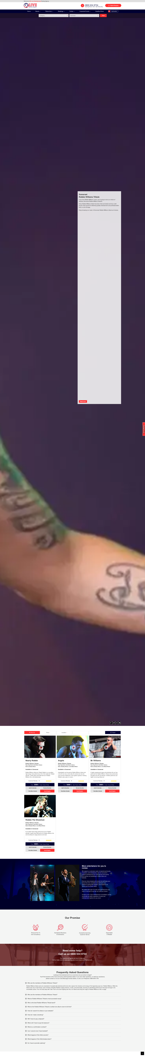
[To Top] (142, 1053)
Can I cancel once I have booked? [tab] (38, 1031)
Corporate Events (85, 11)
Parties (71, 11)
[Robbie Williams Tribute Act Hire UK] (30, 5)
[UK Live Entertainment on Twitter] (114, 723)
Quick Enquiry (114, 5)
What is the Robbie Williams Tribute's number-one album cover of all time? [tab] (50, 1007)
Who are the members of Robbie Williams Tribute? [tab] (42, 983)
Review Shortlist (47, 788)
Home (29, 11)
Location (64, 732)
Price (47, 732)
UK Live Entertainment (35, 1)
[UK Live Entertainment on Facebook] (111, 723)
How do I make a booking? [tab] (35, 1015)
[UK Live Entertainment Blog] (119, 723)
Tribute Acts (48, 11)
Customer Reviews (33, 781)
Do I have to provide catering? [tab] (36, 1043)
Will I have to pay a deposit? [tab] (36, 1019)
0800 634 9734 (78, 954)
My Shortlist (114, 11)
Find (103, 15)
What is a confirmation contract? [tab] (37, 1027)
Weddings (61, 11)
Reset (113, 732)
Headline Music (99, 11)
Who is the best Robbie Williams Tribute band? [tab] (41, 1003)
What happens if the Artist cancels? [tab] (38, 1035)
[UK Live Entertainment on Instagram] (117, 723)
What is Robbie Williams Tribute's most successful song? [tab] (44, 999)
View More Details (32, 791)
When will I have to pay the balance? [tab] (38, 1023)
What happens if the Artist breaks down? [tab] (39, 1039)
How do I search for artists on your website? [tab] (40, 1011)
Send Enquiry (47, 791)
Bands (37, 11)
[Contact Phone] (82, 5)
